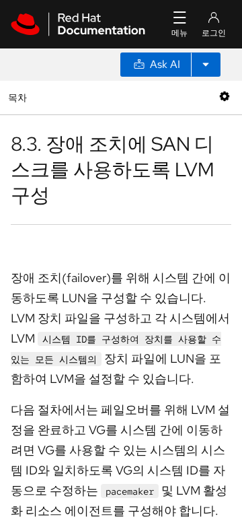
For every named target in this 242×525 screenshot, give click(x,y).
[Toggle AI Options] (205, 65)
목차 (19, 97)
